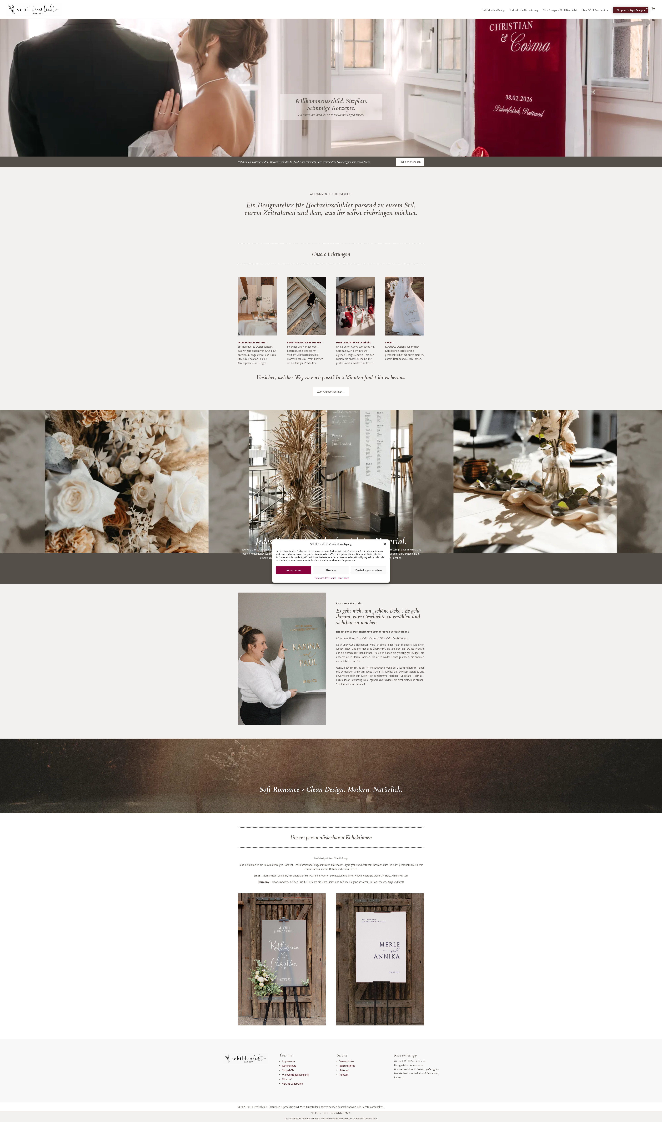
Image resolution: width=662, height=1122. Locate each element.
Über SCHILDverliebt (593, 10)
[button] (384, 544)
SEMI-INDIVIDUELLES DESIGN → (305, 342)
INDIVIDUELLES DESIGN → (253, 342)
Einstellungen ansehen (368, 570)
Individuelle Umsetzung (524, 10)
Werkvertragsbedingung (295, 1074)
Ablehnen (331, 570)
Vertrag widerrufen (292, 1083)
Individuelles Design (493, 10)
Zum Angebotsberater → (331, 391)
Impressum (343, 578)
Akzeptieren (293, 570)
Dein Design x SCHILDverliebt (560, 10)
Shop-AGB (288, 1070)
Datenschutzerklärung (325, 578)
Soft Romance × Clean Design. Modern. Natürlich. (331, 789)
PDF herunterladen (410, 161)
